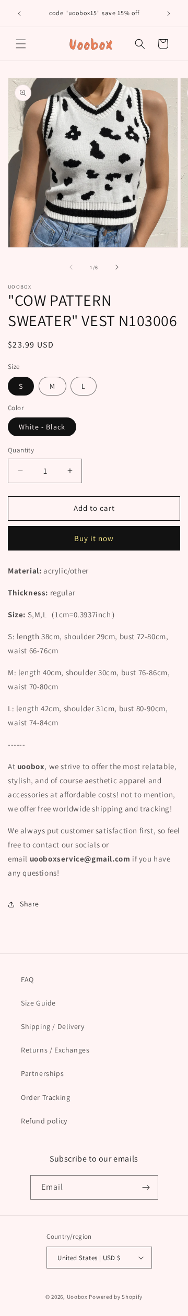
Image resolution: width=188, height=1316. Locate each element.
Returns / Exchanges (55, 1050)
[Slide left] (71, 267)
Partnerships (42, 1073)
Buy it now (94, 538)
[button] (20, 43)
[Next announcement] (168, 13)
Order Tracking (45, 1097)
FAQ (27, 979)
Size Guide (38, 1003)
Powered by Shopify (116, 1296)
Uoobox (77, 1296)
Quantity (21, 450)
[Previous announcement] (19, 13)
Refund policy (44, 1121)
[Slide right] (116, 267)
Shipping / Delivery (52, 1026)
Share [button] (29, 903)
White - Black (42, 427)
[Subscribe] (146, 1187)
